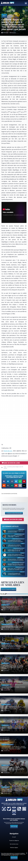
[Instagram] (24, 809)
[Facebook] (4, 809)
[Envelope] (14, 813)
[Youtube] (14, 809)
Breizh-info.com (8, 451)
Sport (4, 15)
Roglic (17, 466)
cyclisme (9, 466)
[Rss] (19, 809)
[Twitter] (9, 809)
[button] (25, 3)
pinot (13, 466)
